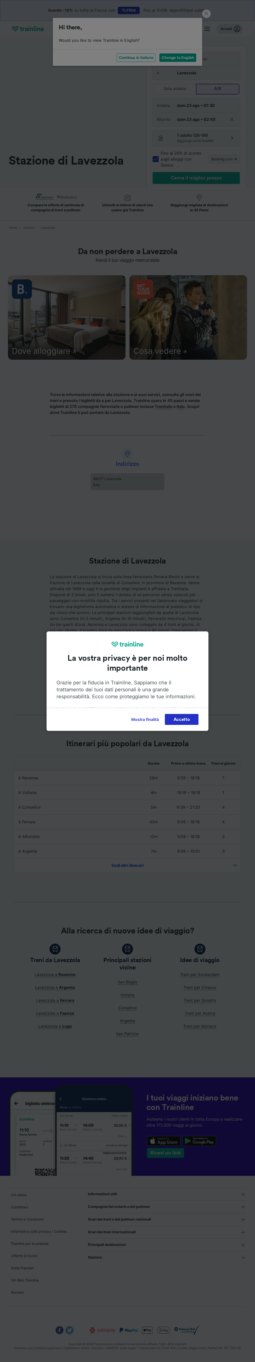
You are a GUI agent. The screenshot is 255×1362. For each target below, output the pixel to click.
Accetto (182, 719)
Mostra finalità (145, 719)
